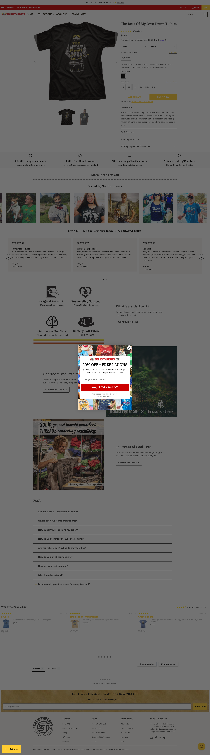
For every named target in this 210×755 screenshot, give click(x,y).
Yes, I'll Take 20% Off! (105, 387)
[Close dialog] (129, 348)
